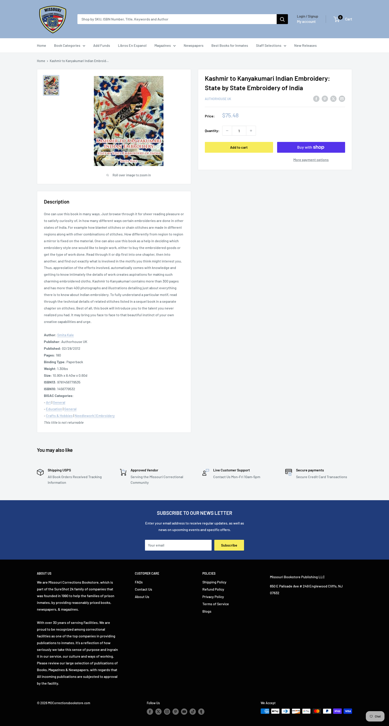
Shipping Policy (214, 582)
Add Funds (101, 45)
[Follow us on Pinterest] (175, 711)
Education (54, 409)
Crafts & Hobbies (59, 415)
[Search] (282, 19)
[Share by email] (342, 98)
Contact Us (143, 589)
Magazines (162, 45)
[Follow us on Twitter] (158, 711)
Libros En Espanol (132, 45)
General (59, 402)
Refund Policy (213, 589)
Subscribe (229, 545)
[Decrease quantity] (227, 130)
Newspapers (194, 45)
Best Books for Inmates (229, 45)
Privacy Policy (213, 596)
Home (41, 45)
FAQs (139, 582)
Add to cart (239, 147)
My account (306, 21)
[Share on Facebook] (316, 98)
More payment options (311, 159)
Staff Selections (268, 45)
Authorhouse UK (218, 99)
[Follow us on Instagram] (167, 711)
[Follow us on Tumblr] (201, 711)
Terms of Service (215, 604)
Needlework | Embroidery (95, 415)
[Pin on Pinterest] (325, 98)
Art (48, 402)
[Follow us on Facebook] (150, 711)
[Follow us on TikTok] (193, 711)
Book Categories (67, 45)
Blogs (206, 611)
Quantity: (212, 130)
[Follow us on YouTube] (184, 711)
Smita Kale (65, 335)
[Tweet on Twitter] (333, 98)
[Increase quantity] (251, 130)
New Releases (305, 45)
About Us (142, 596)
